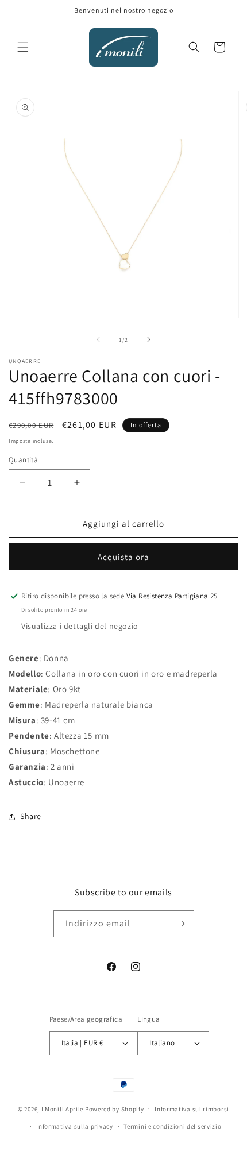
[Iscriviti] (181, 923)
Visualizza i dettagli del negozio (79, 626)
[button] (23, 47)
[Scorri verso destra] (148, 339)
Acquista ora (123, 556)
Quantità (23, 460)
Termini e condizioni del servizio (172, 1126)
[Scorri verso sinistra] (98, 339)
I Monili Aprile (62, 1108)
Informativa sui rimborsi (192, 1109)
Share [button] (30, 816)
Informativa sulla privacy (74, 1126)
